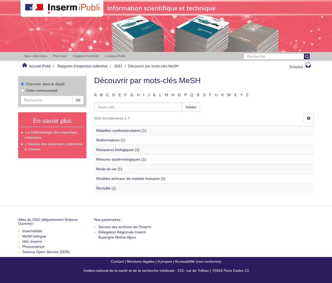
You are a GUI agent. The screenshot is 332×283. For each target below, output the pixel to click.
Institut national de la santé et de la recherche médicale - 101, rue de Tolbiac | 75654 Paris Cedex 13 (166, 270)
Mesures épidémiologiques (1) (121, 159)
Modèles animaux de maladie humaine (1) (130, 178)
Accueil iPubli (40, 66)
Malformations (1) (110, 140)
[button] (36, 56)
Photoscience (33, 247)
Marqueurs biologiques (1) (118, 150)
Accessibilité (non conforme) (198, 261)
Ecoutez (296, 67)
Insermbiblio (32, 231)
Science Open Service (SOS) (46, 252)
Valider (191, 107)
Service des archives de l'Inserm (124, 227)
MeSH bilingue (34, 236)
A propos (164, 261)
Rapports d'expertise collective (82, 66)
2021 (118, 66)
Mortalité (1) (106, 188)
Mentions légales (141, 261)
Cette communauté (41, 90)
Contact (117, 261)
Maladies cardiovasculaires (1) (121, 130)
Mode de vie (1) (109, 169)
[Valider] (307, 56)
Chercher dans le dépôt (45, 84)
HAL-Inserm (32, 241)
